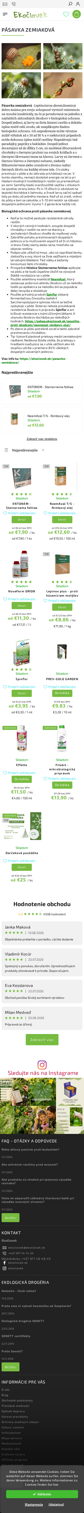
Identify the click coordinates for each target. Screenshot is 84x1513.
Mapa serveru (12, 1438)
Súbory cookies (13, 1427)
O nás (6, 1389)
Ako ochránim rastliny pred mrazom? (30, 1164)
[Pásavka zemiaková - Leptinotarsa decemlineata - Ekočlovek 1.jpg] (21, 97)
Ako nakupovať (13, 1465)
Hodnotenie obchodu (42, 903)
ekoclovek (16, 1268)
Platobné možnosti (15, 1406)
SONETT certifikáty (16, 1336)
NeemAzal (58, 279)
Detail (22, 519)
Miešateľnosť (11, 1443)
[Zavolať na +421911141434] (14, 4)
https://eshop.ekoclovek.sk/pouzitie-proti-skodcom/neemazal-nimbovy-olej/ (45, 323)
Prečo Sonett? (12, 1351)
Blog (5, 1395)
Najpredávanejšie (25, 450)
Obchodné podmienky (17, 1400)
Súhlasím (44, 1494)
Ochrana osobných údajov (20, 1422)
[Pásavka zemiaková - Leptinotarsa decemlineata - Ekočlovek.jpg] (63, 68)
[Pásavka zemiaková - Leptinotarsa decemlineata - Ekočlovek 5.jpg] (63, 97)
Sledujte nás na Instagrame (43, 1073)
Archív (10, 1218)
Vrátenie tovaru (13, 1454)
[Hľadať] (70, 4)
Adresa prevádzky (15, 1416)
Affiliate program (15, 1459)
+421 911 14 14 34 (21, 1253)
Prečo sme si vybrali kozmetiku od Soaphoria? (36, 1306)
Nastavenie (34, 1504)
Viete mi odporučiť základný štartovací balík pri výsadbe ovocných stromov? (38, 1199)
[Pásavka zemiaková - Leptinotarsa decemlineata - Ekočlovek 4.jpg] (21, 68)
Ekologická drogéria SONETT (23, 1321)
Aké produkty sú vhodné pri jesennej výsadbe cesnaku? (36, 1181)
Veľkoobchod (11, 1432)
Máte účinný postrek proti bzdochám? (31, 1149)
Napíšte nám (11, 1449)
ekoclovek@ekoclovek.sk (26, 1247)
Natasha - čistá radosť (19, 1291)
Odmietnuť (56, 1504)
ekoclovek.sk (18, 1262)
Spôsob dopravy (13, 1411)
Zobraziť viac (42, 1039)
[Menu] (5, 13)
